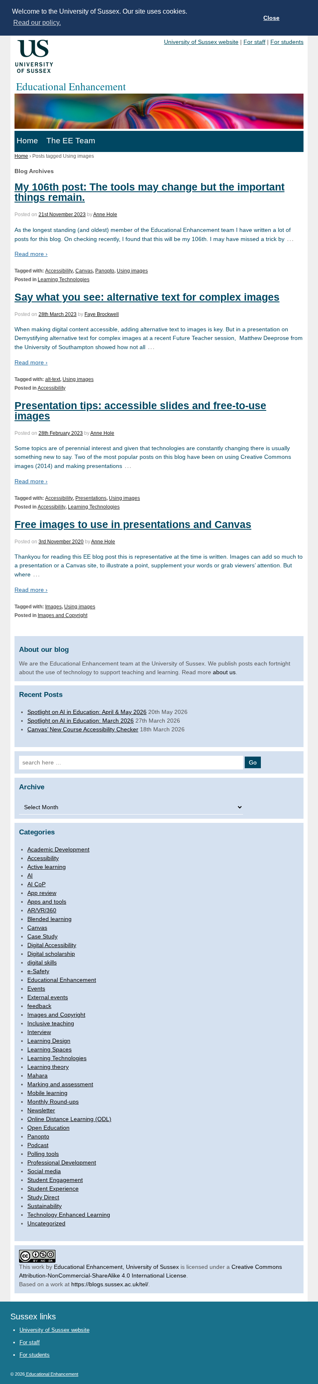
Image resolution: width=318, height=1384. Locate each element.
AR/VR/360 (41, 910)
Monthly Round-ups (53, 1101)
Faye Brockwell (101, 314)
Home (27, 140)
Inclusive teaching (50, 1023)
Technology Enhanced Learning (68, 1214)
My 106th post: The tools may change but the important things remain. (149, 192)
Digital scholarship (51, 953)
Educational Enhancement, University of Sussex (116, 1266)
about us (224, 672)
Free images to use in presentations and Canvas (132, 524)
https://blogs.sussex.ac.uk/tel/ (109, 1284)
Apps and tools (46, 901)
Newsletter (41, 1110)
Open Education (48, 1127)
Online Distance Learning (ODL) (69, 1119)
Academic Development (58, 849)
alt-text (52, 379)
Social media (44, 1171)
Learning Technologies (63, 279)
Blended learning (49, 919)
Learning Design (48, 1040)
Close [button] (271, 17)
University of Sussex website (201, 42)
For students (287, 42)
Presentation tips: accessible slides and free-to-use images (140, 411)
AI (30, 875)
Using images (132, 271)
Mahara (37, 1075)
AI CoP (36, 884)
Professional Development (61, 1162)
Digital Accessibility (51, 945)
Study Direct (43, 1197)
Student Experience (53, 1188)
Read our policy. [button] (37, 22)
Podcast (37, 1145)
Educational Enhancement (61, 980)
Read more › (31, 254)
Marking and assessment (60, 1084)
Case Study (42, 936)
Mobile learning (47, 1093)
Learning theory (48, 1066)
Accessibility (59, 271)
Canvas (84, 271)
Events (36, 988)
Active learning (46, 866)
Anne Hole (105, 214)
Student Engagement (55, 1180)
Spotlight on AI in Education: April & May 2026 (87, 712)
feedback (39, 1006)
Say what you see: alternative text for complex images (146, 297)
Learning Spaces (49, 1049)
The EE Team (70, 140)
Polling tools (43, 1153)
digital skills (42, 962)
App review (41, 893)
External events (47, 997)
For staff (254, 42)
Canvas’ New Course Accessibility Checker (82, 729)
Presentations (90, 498)
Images (53, 607)
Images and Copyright (62, 615)
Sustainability (44, 1206)
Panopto (104, 271)
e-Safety (38, 971)
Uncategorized (46, 1223)
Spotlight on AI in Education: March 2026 (80, 720)
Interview (39, 1032)
